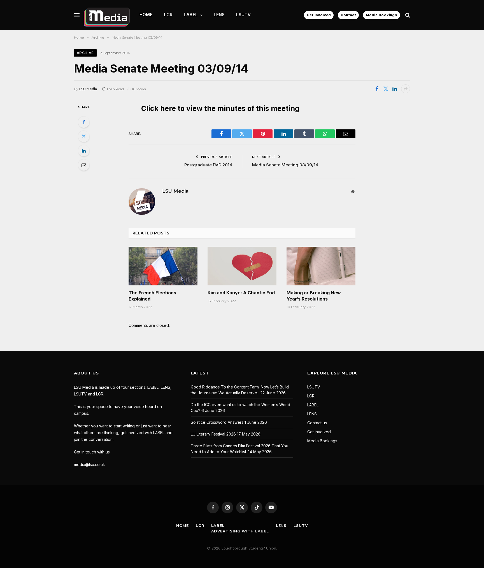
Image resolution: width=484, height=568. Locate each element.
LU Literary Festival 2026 (213, 434)
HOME (146, 14)
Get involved (319, 431)
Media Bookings (381, 15)
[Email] (83, 165)
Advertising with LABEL (240, 531)
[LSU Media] (107, 15)
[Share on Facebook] (377, 88)
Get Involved (319, 15)
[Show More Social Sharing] (405, 88)
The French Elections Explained (152, 296)
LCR (168, 14)
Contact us (317, 422)
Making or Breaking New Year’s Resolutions (314, 296)
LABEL (191, 14)
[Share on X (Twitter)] (385, 88)
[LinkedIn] (83, 150)
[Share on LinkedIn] (394, 88)
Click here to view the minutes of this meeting (220, 108)
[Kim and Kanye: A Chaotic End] (242, 266)
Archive (85, 53)
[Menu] (77, 15)
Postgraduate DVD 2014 (208, 164)
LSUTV (243, 14)
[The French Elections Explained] (163, 266)
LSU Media (88, 89)
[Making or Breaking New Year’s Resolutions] (321, 266)
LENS (219, 14)
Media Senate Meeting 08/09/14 (285, 164)
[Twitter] (83, 136)
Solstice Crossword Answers (217, 422)
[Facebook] (83, 122)
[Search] (407, 15)
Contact (348, 15)
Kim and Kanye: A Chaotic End (241, 292)
